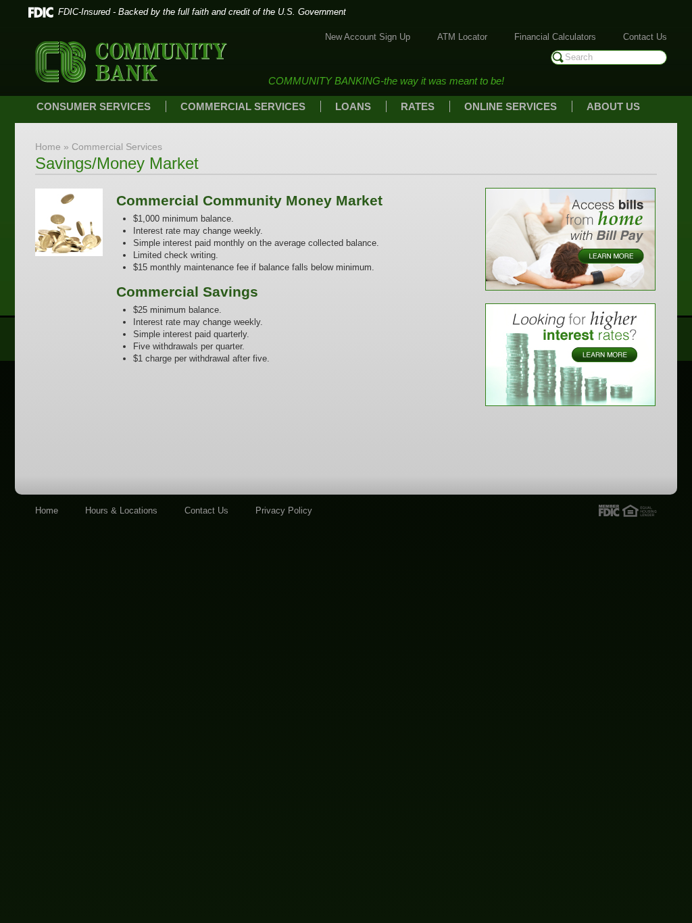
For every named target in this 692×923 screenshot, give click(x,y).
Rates (418, 106)
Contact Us (645, 37)
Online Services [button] (510, 106)
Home (46, 510)
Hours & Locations (121, 510)
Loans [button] (353, 106)
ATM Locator (462, 37)
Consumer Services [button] (93, 106)
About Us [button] (613, 106)
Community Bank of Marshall (131, 61)
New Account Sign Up (367, 37)
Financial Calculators (555, 37)
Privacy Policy (283, 510)
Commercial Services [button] (242, 106)
